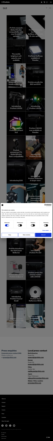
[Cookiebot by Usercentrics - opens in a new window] (45, 205)
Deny (9, 234)
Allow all (43, 234)
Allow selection (26, 234)
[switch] (20, 225)
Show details (45, 230)
